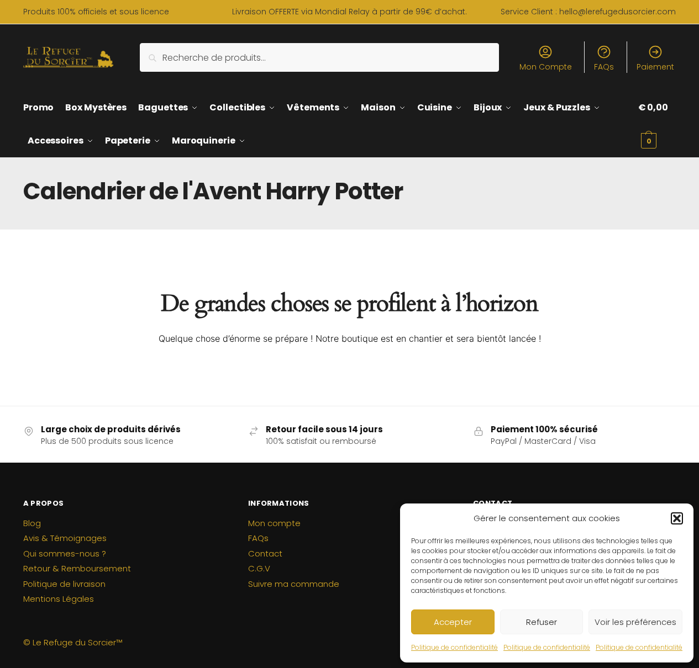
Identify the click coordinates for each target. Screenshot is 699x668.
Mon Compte (545, 66)
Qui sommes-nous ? (64, 553)
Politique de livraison (64, 584)
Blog (32, 523)
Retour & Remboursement (77, 568)
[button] (676, 518)
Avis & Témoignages (65, 538)
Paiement (655, 66)
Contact (265, 553)
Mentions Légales (58, 599)
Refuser (541, 622)
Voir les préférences (635, 622)
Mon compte (274, 523)
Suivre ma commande (293, 584)
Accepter (453, 622)
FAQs (604, 66)
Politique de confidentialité (454, 647)
